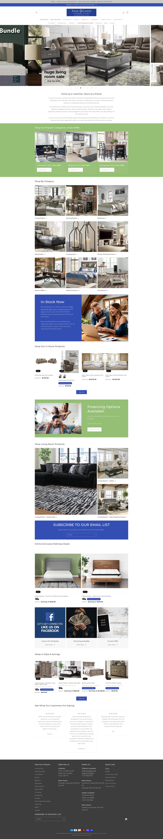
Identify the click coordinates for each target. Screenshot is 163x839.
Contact (37, 810)
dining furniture (64, 309)
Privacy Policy (109, 786)
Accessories (71, 254)
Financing (38, 804)
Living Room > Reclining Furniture (111, 517)
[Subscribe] (95, 535)
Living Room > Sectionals (45, 517)
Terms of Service (110, 783)
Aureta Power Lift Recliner (66, 380)
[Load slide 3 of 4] (80, 88)
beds (50, 309)
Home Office (40, 290)
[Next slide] (87, 88)
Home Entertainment (106, 254)
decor (55, 309)
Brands (107, 771)
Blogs (37, 807)
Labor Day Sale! (40, 771)
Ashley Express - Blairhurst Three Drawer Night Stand (45, 683)
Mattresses (39, 254)
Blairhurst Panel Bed (88, 683)
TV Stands (38, 792)
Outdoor (37, 798)
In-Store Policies (110, 777)
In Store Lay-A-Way (111, 774)
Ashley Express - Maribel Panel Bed (69, 683)
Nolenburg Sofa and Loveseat (44, 375)
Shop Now (43, 170)
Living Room (40, 218)
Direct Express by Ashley (43, 801)
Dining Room (71, 218)
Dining (37, 777)
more (43, 312)
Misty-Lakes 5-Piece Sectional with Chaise (92, 375)
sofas (71, 307)
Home (107, 768)
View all (81, 392)
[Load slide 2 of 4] (78, 88)
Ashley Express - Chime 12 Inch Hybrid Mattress (96, 596)
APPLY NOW (94, 429)
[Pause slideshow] (91, 88)
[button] (37, 12)
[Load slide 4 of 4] (83, 88)
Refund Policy (109, 780)
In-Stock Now (39, 768)
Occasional (102, 290)
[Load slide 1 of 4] (75, 88)
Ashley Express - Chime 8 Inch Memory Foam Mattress (51, 596)
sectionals (44, 309)
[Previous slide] (71, 88)
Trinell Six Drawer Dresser (113, 683)
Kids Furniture (72, 290)
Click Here (49, 645)
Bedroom (101, 218)
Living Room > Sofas (106, 481)
